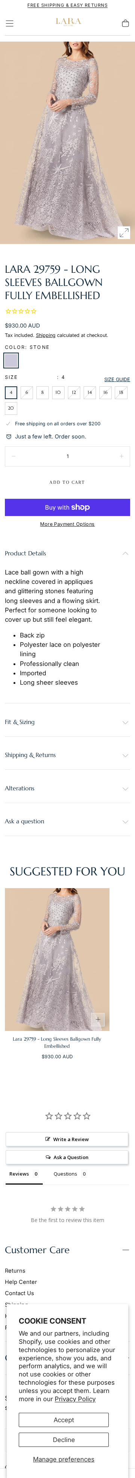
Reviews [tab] (19, 1173)
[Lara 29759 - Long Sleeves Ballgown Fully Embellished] (57, 959)
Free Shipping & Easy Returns (67, 5)
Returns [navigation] (15, 1270)
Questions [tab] (65, 1173)
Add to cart (67, 482)
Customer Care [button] (37, 1250)
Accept (64, 1420)
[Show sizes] (98, 1019)
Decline (64, 1440)
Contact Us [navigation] (19, 1293)
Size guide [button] (117, 379)
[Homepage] (67, 23)
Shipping (46, 335)
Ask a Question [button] (71, 1157)
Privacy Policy (75, 1399)
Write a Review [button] (71, 1139)
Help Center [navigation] (21, 1282)
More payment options (67, 524)
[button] (9, 23)
